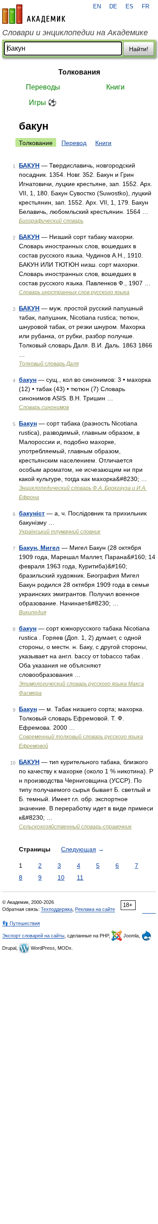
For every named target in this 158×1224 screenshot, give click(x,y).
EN (97, 7)
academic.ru (33, 14)
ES (129, 7)
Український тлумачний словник (60, 532)
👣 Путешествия (21, 923)
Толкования (79, 72)
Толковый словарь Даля (49, 364)
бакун (27, 379)
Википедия (32, 612)
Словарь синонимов (44, 407)
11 (80, 877)
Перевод (73, 142)
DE (113, 7)
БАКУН (29, 165)
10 (61, 877)
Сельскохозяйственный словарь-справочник (75, 827)
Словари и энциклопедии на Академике (75, 32)
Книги (115, 87)
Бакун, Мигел (39, 547)
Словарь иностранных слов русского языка (74, 292)
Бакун (28, 423)
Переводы (43, 87)
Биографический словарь (51, 221)
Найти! (138, 48)
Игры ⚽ (43, 102)
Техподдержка (56, 909)
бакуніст (32, 513)
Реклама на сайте (95, 909)
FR (145, 7)
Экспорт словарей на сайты (33, 935)
